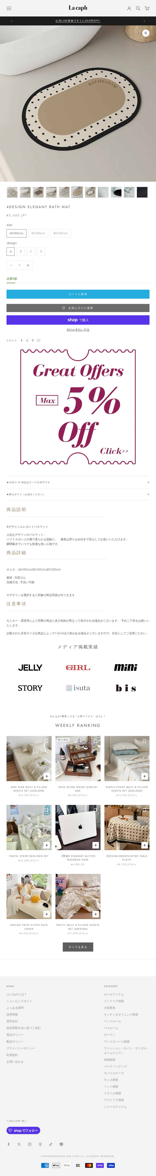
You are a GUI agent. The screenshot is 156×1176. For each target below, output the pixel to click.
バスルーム (111, 1028)
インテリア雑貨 (114, 1001)
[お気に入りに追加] (46, 741)
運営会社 (12, 1021)
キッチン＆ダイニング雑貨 (121, 1014)
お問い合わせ (15, 1062)
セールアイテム (114, 994)
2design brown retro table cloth (126, 857)
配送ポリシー (15, 1042)
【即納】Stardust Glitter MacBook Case (78, 857)
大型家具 (109, 1008)
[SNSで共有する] (21, 340)
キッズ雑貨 (111, 1080)
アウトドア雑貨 (114, 1100)
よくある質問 (15, 1008)
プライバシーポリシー (20, 1048)
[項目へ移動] (12, 192)
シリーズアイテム (115, 1107)
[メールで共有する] (38, 340)
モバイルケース (114, 1073)
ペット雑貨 (111, 1086)
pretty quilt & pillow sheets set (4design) (77, 926)
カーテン (109, 1035)
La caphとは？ (16, 994)
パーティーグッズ (115, 1066)
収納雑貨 (109, 1060)
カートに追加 (78, 294)
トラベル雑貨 (112, 1093)
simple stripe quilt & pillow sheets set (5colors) (127, 788)
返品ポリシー (15, 1035)
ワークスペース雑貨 (117, 1042)
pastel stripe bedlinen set (29, 856)
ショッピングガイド (19, 1001)
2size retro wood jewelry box (78, 788)
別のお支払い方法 (78, 330)
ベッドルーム (112, 1021)
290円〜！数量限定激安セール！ (78, 21)
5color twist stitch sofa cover (29, 926)
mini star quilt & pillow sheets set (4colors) (29, 788)
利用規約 (12, 1055)
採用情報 (12, 1014)
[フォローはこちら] (8, 1144)
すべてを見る (78, 947)
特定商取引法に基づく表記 (23, 1028)
